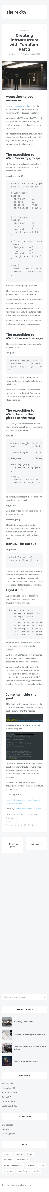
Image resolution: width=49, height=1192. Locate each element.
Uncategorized (8, 1133)
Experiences (7, 1124)
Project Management (13, 1165)
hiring (30, 1154)
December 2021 (9, 1088)
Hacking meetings (23, 1021)
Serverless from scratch (26, 1061)
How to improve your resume (29, 1034)
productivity (22, 1159)
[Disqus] (24, 891)
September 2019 (9, 1092)
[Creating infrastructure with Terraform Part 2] (24, 75)
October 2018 (8, 1101)
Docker (15, 814)
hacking (19, 1154)
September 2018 (9, 1105)
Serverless (8, 1171)
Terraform (24, 814)
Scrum (41, 1165)
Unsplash (37, 808)
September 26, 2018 (31, 54)
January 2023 (8, 1083)
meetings (8, 1159)
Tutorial (25, 30)
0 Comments (11, 818)
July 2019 (6, 1096)
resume (31, 1165)
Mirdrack (15, 54)
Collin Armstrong (22, 808)
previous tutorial (19, 106)
